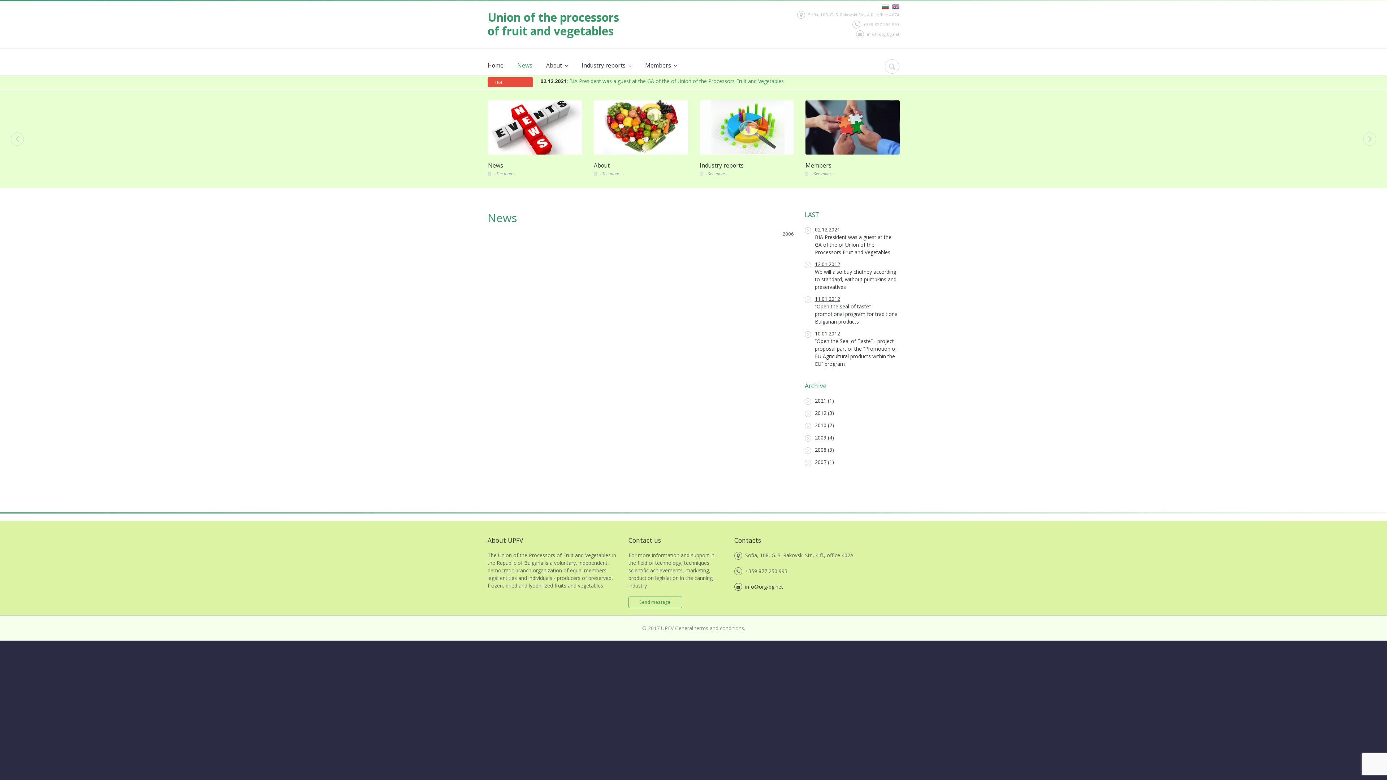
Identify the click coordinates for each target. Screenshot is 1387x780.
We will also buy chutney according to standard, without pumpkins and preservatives (855, 275)
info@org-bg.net (883, 34)
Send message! (655, 602)
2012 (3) (824, 413)
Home (496, 65)
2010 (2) (824, 425)
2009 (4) (824, 437)
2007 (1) (824, 462)
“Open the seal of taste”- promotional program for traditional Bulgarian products (857, 310)
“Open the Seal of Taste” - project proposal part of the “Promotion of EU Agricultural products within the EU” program (856, 348)
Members (659, 65)
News (524, 65)
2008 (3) (824, 449)
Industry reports (604, 65)
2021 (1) (824, 400)
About (554, 65)
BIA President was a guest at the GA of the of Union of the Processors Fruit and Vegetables (662, 81)
